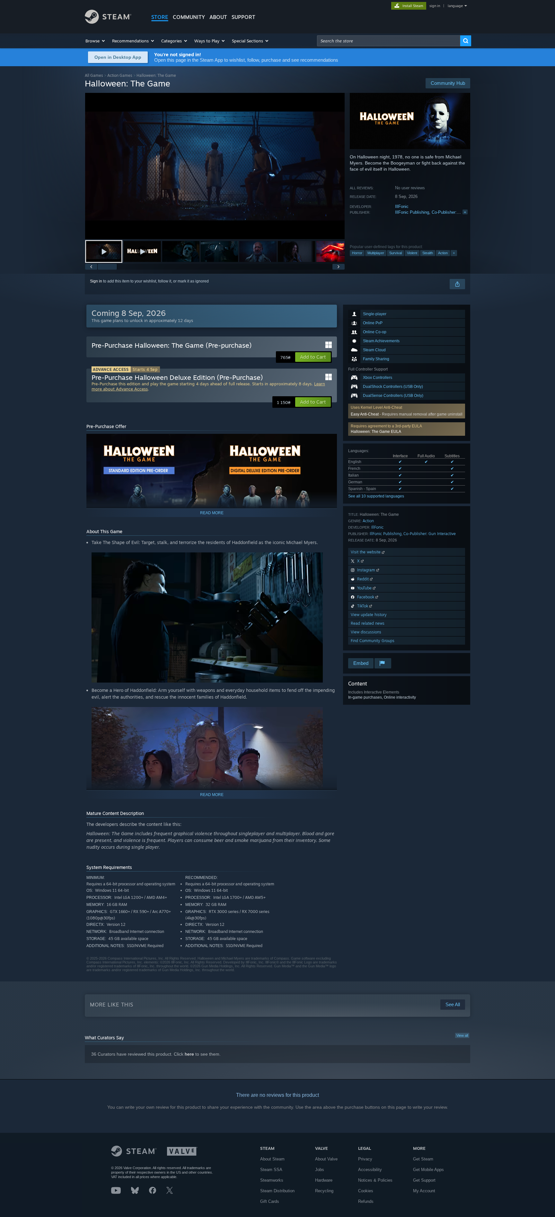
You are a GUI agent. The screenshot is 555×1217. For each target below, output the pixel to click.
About (218, 17)
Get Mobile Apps (428, 1169)
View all (462, 1035)
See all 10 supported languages (376, 496)
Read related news (367, 623)
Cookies (365, 1190)
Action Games (119, 75)
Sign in (96, 281)
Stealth (427, 253)
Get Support (424, 1180)
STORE (159, 17)
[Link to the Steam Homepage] (108, 22)
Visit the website (366, 552)
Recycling (324, 1190)
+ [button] (454, 253)
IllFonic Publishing (412, 212)
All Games (94, 75)
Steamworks (271, 1180)
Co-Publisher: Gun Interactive (459, 212)
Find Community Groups (372, 640)
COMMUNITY (189, 17)
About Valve (326, 1159)
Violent (412, 253)
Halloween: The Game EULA (376, 431)
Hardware (323, 1180)
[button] (95, 40)
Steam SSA (271, 1169)
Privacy (365, 1159)
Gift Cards (269, 1201)
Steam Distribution (277, 1190)
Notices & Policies (375, 1180)
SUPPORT (243, 17)
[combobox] (388, 40)
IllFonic (402, 206)
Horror (357, 253)
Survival (395, 253)
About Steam (272, 1159)
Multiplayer (375, 253)
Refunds (366, 1201)
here (189, 1054)
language (455, 6)
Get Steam (423, 1159)
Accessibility (370, 1169)
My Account (424, 1190)
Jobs (319, 1169)
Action (443, 253)
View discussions (366, 632)
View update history (369, 614)
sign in (434, 6)
